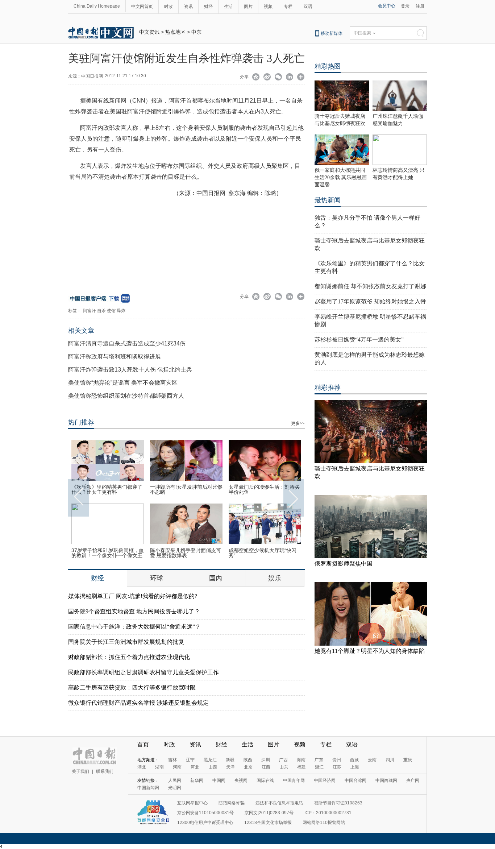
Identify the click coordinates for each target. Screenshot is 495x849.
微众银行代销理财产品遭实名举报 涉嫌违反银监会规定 (138, 703)
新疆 (230, 759)
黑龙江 (210, 759)
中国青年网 (294, 780)
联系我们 (104, 771)
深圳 (265, 759)
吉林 (172, 759)
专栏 (288, 6)
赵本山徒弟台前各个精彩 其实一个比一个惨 (107, 489)
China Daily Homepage (97, 6)
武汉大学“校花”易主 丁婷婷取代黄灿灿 (264, 553)
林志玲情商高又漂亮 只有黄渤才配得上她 (186, 553)
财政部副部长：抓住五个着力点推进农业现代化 (129, 657)
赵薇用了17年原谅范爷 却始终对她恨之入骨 (370, 301)
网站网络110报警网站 (324, 822)
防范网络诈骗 (232, 802)
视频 (268, 6)
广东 (319, 759)
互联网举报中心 (192, 802)
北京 (248, 767)
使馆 (111, 310)
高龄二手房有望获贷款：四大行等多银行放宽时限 (132, 687)
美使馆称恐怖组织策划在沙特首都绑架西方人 (126, 396)
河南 (177, 767)
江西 (266, 767)
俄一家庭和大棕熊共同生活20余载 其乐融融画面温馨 (341, 177)
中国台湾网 (355, 780)
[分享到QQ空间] (256, 77)
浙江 (319, 767)
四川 (390, 759)
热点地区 (175, 32)
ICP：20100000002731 (328, 812)
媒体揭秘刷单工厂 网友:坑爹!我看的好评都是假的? (132, 596)
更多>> (298, 423)
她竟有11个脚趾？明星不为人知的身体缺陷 (370, 651)
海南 (301, 759)
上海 (354, 767)
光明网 (174, 787)
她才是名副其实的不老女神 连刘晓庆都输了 (265, 489)
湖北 (141, 767)
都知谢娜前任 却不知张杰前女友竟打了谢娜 (370, 286)
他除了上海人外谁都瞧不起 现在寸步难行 (107, 553)
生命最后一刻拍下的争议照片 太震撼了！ (186, 489)
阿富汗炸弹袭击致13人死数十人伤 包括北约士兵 (130, 369)
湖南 (159, 767)
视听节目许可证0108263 (338, 802)
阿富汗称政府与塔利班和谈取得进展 (114, 356)
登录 (405, 6)
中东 (196, 32)
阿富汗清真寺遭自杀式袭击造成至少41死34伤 (127, 343)
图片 (248, 6)
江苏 (337, 767)
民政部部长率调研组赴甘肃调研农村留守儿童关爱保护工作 (143, 672)
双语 (308, 6)
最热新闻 (328, 200)
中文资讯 (149, 32)
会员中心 (386, 5)
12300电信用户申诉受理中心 (205, 822)
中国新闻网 (148, 787)
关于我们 (80, 771)
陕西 (248, 759)
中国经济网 (325, 780)
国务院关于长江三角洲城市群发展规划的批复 (126, 642)
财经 (208, 6)
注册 (420, 6)
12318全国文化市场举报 (268, 822)
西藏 (354, 759)
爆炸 (121, 310)
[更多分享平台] (301, 77)
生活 (228, 6)
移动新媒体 (331, 33)
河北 (195, 767)
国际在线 (265, 780)
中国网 (218, 780)
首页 (143, 744)
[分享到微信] (278, 77)
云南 (372, 759)
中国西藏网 (386, 780)
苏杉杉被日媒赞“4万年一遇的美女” (359, 339)
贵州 (336, 759)
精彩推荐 (328, 387)
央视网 (241, 780)
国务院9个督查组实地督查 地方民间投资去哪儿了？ (134, 611)
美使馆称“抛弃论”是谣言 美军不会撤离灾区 (123, 383)
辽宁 (190, 759)
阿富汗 (89, 310)
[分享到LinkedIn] (290, 77)
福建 (301, 767)
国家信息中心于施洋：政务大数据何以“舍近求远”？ (134, 627)
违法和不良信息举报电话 (279, 802)
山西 (212, 767)
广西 (283, 759)
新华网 (196, 780)
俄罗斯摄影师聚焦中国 (344, 563)
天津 (230, 767)
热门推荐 (81, 422)
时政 (168, 6)
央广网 (412, 780)
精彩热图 (328, 66)
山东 (283, 767)
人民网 (174, 780)
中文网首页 (142, 6)
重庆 (407, 759)
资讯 (188, 6)
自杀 (101, 310)
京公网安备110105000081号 (205, 812)
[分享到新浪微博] (267, 77)
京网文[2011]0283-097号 (269, 812)
